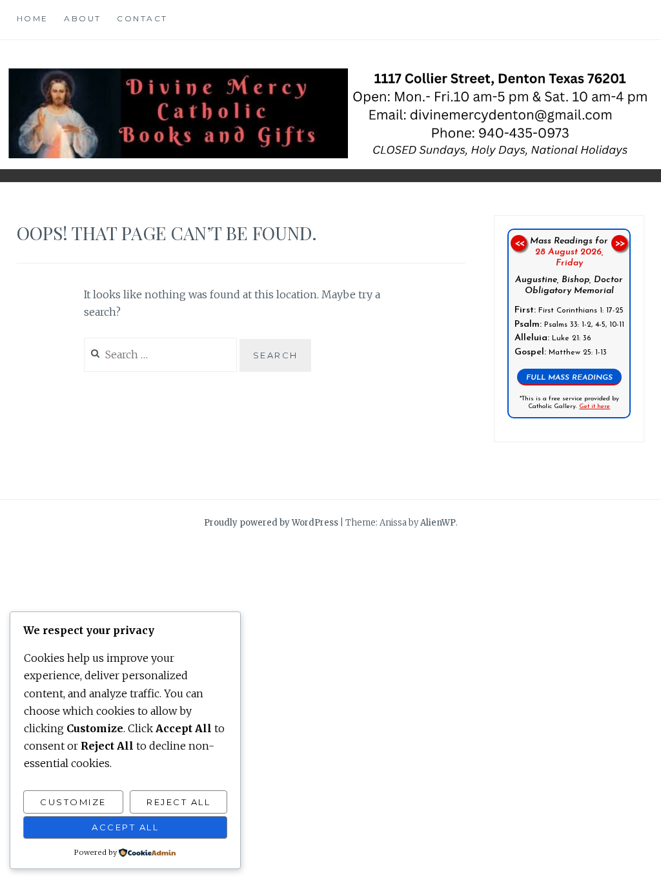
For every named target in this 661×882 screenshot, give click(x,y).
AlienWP (438, 522)
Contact (142, 18)
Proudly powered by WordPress (271, 522)
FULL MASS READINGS (569, 378)
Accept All (125, 827)
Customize (73, 802)
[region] (569, 323)
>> (619, 243)
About (82, 18)
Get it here (594, 407)
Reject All (178, 802)
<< (518, 243)
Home (32, 18)
